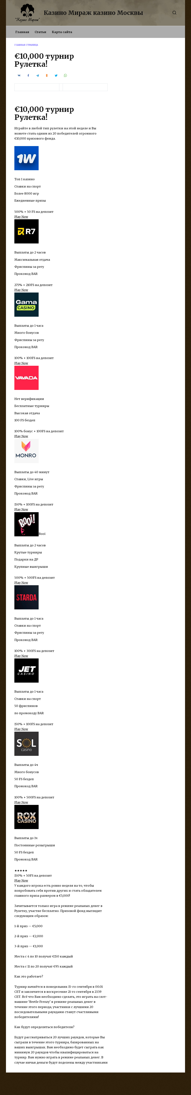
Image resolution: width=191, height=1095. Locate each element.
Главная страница (26, 45)
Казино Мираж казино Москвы (93, 13)
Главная (22, 32)
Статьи (40, 32)
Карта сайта (62, 32)
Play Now (21, 217)
